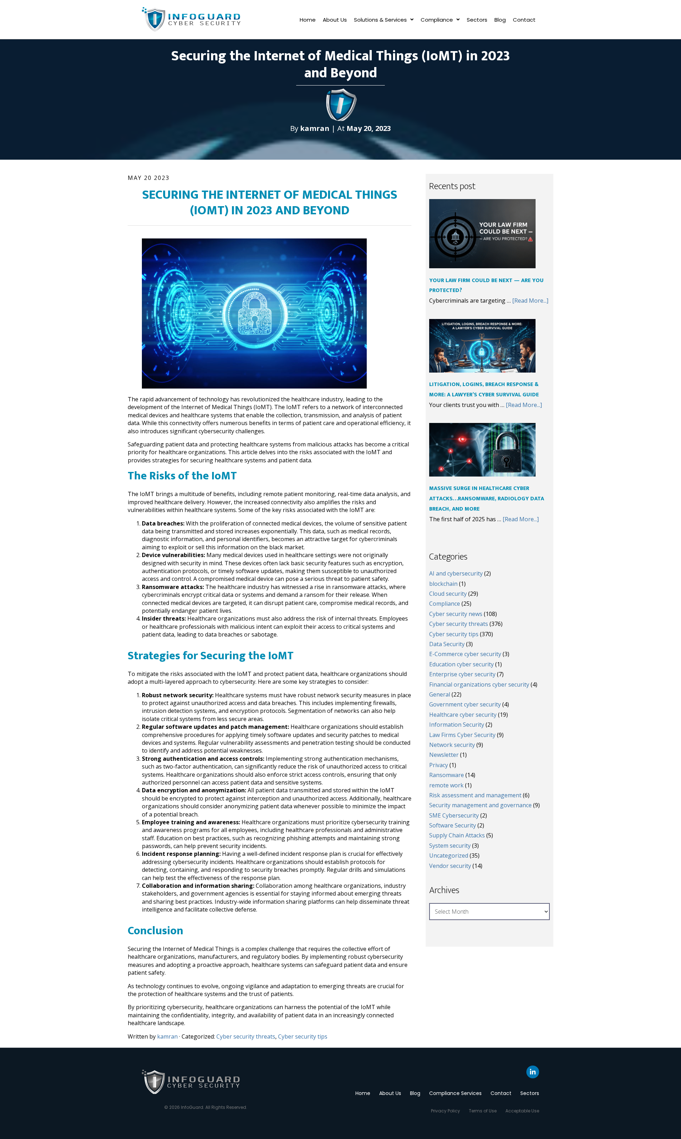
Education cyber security (461, 664)
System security (450, 845)
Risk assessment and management (475, 795)
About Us (335, 19)
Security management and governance (480, 805)
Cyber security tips (302, 1036)
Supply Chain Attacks (457, 835)
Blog (500, 19)
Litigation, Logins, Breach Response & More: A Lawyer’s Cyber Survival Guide (484, 390)
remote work (446, 785)
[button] (383, 20)
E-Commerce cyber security (465, 654)
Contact (524, 19)
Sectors (477, 19)
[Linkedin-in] (532, 1072)
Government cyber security (465, 704)
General (439, 694)
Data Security (447, 644)
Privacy (438, 765)
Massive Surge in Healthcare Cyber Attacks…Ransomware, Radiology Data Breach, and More (486, 499)
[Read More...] (530, 300)
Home (308, 19)
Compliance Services (455, 1093)
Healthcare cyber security (463, 715)
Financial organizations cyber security (479, 684)
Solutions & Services (380, 19)
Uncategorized (448, 855)
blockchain (443, 584)
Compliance (437, 19)
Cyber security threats (245, 1036)
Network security (452, 745)
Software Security (452, 825)
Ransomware (446, 775)
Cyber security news (455, 614)
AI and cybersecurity (456, 573)
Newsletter (444, 755)
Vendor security (450, 866)
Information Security (456, 724)
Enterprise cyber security (462, 674)
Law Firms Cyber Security (462, 735)
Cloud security (448, 594)
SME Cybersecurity (454, 815)
